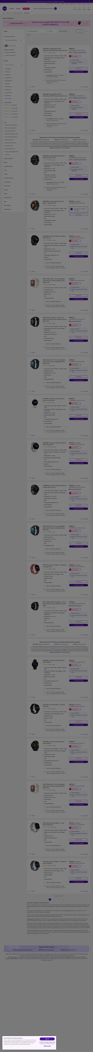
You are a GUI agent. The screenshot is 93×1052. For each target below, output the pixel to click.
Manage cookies (47, 1046)
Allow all (47, 1038)
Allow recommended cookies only (47, 1042)
